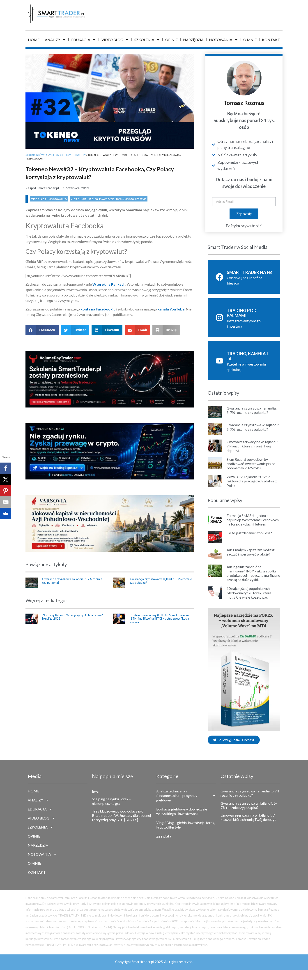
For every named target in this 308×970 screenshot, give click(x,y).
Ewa (95, 791)
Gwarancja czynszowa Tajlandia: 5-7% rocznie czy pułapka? (72, 580)
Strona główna (36, 154)
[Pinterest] (5, 490)
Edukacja (80, 39)
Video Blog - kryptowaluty (67, 154)
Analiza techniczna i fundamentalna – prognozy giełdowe (176, 795)
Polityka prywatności (244, 225)
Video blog (112, 39)
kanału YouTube (171, 309)
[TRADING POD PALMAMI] (219, 318)
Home (33, 39)
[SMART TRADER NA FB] (219, 277)
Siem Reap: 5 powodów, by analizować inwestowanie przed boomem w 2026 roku (251, 463)
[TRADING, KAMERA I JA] (219, 361)
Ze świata (163, 836)
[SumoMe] (5, 513)
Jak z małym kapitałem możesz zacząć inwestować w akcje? (251, 552)
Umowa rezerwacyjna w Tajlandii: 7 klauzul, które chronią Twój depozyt (252, 446)
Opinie (171, 39)
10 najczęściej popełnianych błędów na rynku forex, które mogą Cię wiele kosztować (249, 592)
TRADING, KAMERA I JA (247, 356)
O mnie (250, 39)
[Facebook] (5, 468)
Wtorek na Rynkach (108, 284)
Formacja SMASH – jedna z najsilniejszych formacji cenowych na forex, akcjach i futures (253, 519)
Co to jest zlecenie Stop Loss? (249, 533)
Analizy (52, 39)
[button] (42, 330)
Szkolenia (144, 39)
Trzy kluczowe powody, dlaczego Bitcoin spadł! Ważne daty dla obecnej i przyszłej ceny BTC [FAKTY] (121, 815)
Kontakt (271, 39)
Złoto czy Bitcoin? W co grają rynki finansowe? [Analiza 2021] (72, 616)
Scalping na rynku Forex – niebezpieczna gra (111, 801)
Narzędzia (193, 39)
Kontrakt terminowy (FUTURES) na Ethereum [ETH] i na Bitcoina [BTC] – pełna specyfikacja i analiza (160, 618)
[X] (5, 479)
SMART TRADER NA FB (249, 272)
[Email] (5, 502)
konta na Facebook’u (97, 309)
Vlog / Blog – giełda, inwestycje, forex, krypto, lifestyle (109, 199)
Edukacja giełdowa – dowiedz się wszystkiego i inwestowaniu (181, 811)
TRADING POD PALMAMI (242, 313)
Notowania (220, 39)
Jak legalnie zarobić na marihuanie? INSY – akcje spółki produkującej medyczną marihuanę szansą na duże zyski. (253, 573)
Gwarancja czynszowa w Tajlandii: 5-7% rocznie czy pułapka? (161, 580)
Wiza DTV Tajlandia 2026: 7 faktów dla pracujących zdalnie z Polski (252, 481)
